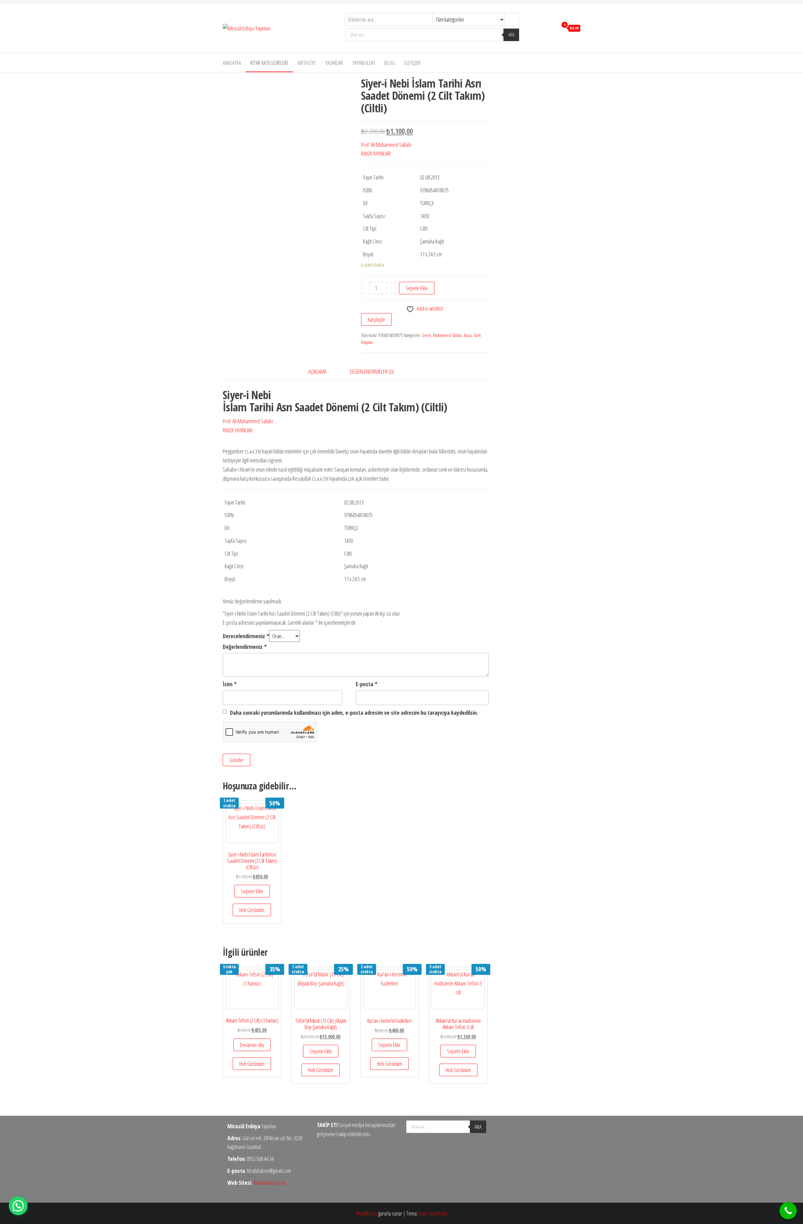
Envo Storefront (432, 1213)
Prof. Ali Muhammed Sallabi (386, 144)
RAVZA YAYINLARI (376, 153)
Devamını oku (252, 1045)
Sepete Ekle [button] (252, 891)
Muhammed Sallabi (447, 335)
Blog (389, 63)
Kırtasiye (307, 63)
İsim (230, 684)
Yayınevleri (363, 63)
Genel (426, 335)
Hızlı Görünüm (251, 910)
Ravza (468, 335)
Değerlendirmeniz (245, 646)
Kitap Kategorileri (269, 63)
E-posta (366, 684)
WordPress (366, 1213)
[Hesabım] (551, 27)
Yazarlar (334, 63)
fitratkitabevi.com (269, 1182)
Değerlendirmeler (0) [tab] (372, 371)
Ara (511, 35)
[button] (18, 1205)
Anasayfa (232, 63)
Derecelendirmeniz (246, 636)
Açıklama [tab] (317, 371)
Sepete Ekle (417, 288)
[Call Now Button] (788, 1210)
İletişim (412, 63)
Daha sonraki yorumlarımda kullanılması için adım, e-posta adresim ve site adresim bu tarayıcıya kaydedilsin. (354, 712)
